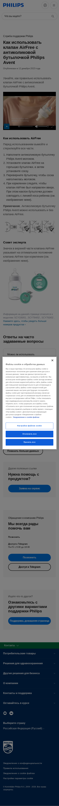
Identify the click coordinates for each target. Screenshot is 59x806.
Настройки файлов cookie (29, 426)
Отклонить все (29, 434)
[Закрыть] (52, 360)
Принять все (29, 442)
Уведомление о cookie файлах (26, 417)
